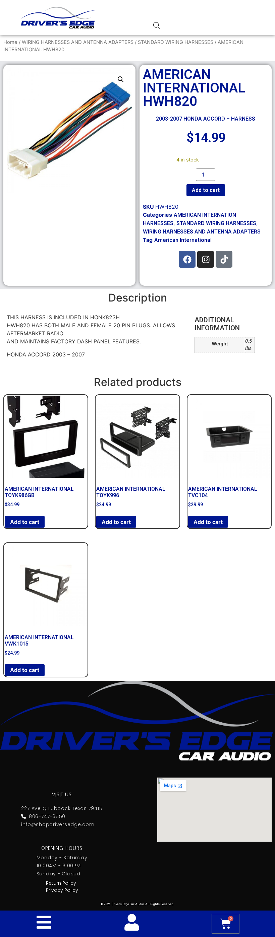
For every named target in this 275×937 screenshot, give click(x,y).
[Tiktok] (224, 259)
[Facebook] (187, 259)
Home (10, 42)
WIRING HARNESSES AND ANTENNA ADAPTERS (77, 42)
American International (183, 240)
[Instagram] (205, 259)
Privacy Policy (62, 890)
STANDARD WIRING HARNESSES (175, 42)
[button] (121, 79)
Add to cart (206, 190)
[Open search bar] (156, 25)
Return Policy (61, 883)
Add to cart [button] (24, 522)
